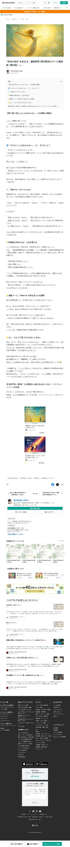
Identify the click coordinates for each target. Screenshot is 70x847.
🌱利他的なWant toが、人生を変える (18, 95)
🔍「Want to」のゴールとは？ (17, 92)
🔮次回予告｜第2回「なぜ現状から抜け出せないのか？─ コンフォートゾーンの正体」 (33, 106)
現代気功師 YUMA (20, 500)
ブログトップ (15, 19)
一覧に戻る (35, 493)
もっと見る (61, 540)
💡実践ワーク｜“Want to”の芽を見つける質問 (21, 99)
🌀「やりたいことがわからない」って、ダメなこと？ (23, 88)
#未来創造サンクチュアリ (47, 478)
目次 (9, 81)
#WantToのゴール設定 (26, 478)
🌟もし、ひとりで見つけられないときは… (20, 102)
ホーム (8, 19)
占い (27, 19)
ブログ (22, 19)
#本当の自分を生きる (13, 478)
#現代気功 (36, 478)
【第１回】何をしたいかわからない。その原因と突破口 (24, 84)
